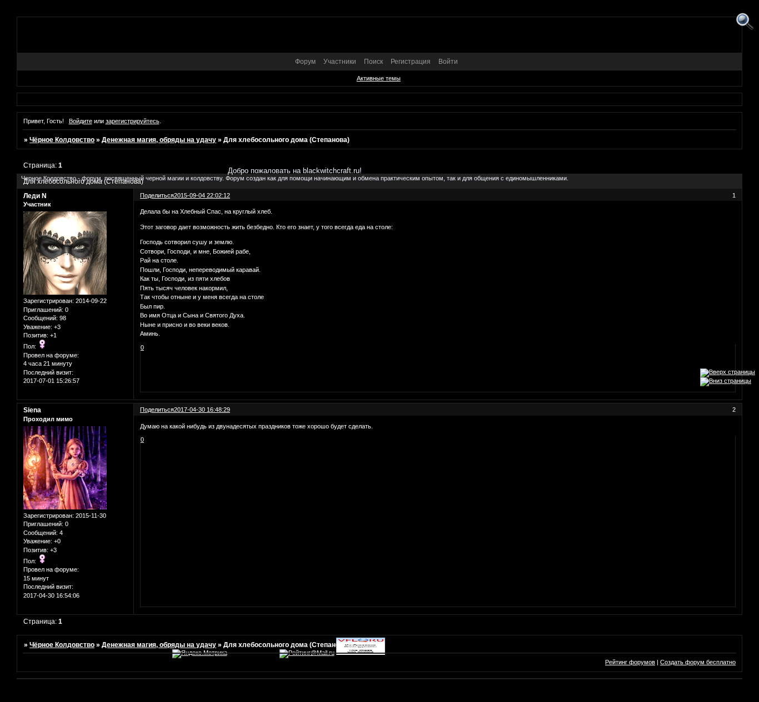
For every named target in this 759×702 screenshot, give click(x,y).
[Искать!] (745, 22)
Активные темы (379, 78)
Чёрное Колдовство (61, 140)
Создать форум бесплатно (698, 662)
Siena (32, 410)
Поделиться (157, 409)
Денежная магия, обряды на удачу (159, 140)
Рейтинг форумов (630, 662)
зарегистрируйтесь (132, 121)
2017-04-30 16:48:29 (202, 409)
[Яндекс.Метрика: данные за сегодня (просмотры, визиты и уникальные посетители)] (199, 653)
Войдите (80, 121)
